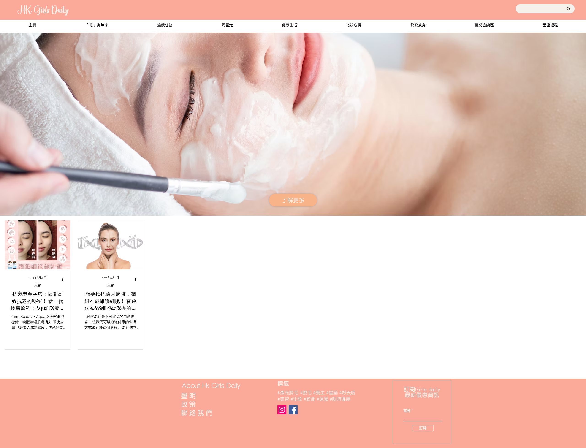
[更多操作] (64, 279)
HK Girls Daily (42, 10)
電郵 (406, 411)
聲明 (189, 395)
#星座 (332, 392)
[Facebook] (293, 409)
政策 (189, 404)
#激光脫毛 (287, 392)
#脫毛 (306, 392)
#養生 (319, 392)
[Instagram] (281, 409)
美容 (37, 285)
